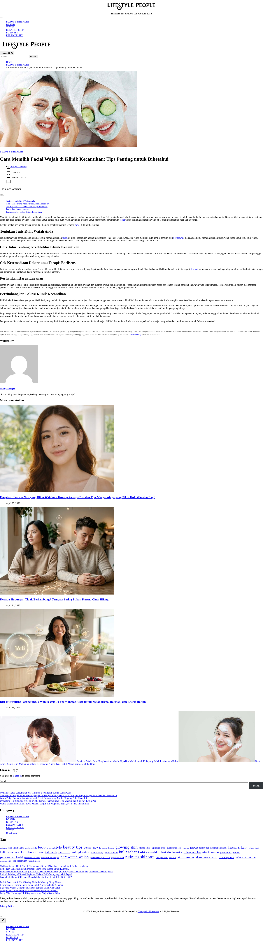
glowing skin (126, 847)
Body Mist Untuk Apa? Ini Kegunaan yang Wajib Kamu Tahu (30, 893)
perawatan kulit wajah (50, 858)
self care (172, 858)
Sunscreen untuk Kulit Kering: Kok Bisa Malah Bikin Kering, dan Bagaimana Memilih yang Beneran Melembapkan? (56, 871)
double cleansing (108, 848)
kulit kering (97, 852)
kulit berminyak (32, 852)
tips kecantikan (20, 860)
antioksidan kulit (31, 848)
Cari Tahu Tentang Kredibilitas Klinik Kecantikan (27, 203)
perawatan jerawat (230, 852)
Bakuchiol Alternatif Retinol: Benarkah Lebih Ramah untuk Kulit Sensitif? (36, 877)
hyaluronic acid (174, 848)
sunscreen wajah (5, 861)
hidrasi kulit (144, 847)
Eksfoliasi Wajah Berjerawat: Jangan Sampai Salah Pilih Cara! (30, 887)
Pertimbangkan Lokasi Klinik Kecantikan (24, 212)
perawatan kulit (11, 857)
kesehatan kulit (237, 847)
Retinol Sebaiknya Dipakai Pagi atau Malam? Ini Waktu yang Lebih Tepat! (36, 874)
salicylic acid (162, 857)
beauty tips (72, 847)
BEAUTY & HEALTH (17, 21)
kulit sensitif (147, 852)
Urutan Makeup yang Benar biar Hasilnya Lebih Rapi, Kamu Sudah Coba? (36, 792)
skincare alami (206, 857)
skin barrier (185, 857)
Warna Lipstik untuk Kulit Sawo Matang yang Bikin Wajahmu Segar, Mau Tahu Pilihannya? (44, 803)
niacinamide (210, 852)
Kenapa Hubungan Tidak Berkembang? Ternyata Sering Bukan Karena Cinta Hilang (54, 599)
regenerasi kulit (117, 857)
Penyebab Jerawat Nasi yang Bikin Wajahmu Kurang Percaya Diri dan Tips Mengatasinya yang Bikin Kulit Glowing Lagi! (77, 497)
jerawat (194, 269)
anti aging (3, 848)
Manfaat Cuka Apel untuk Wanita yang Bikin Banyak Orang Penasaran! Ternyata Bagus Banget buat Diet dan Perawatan (58, 795)
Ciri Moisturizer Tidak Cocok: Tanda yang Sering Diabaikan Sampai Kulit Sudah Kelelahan (44, 866)
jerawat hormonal (199, 847)
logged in (17, 776)
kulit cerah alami (64, 853)
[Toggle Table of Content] (2, 195)
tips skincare (34, 861)
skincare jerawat (226, 857)
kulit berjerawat (10, 852)
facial (122, 219)
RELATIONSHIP (15, 30)
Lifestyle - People (18, 166)
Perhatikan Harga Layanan (17, 209)
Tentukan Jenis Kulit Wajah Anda (20, 201)
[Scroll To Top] (1, 917)
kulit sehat (128, 852)
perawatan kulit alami (32, 858)
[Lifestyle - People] (19, 382)
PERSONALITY (14, 35)
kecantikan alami (218, 847)
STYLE (10, 27)
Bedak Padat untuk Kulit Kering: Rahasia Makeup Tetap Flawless (31, 882)
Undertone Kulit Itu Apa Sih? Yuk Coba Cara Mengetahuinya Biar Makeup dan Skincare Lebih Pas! (48, 801)
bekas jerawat (92, 847)
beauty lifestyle (50, 847)
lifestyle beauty (170, 852)
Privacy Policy (136, 334)
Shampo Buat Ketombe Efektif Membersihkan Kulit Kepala (29, 890)
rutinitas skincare (139, 857)
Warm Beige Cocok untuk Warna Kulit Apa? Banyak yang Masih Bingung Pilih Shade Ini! (44, 798)
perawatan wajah (74, 856)
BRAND (10, 24)
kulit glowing (80, 852)
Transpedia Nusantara (148, 911)
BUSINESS (12, 32)
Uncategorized (13, 833)
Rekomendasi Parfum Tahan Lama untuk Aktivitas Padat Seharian (31, 885)
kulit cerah (51, 852)
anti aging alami (16, 847)
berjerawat (178, 238)
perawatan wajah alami (100, 857)
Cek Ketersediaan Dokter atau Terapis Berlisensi (26, 206)
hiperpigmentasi (158, 848)
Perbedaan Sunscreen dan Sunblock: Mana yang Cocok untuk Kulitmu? (34, 869)
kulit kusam (111, 852)
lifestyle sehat (192, 852)
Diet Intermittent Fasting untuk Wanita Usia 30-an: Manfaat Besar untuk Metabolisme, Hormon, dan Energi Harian (73, 701)
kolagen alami (254, 848)
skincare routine (246, 857)
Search (3, 781)
